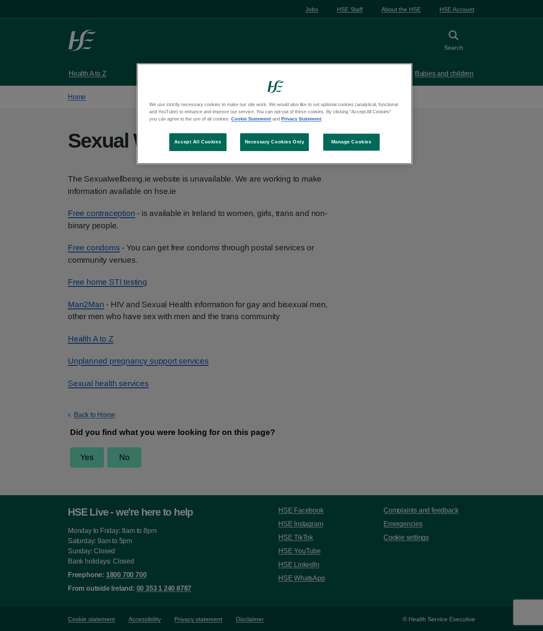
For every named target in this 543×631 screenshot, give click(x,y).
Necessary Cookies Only (275, 141)
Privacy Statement (301, 118)
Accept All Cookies (197, 141)
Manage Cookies (351, 141)
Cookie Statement (251, 118)
